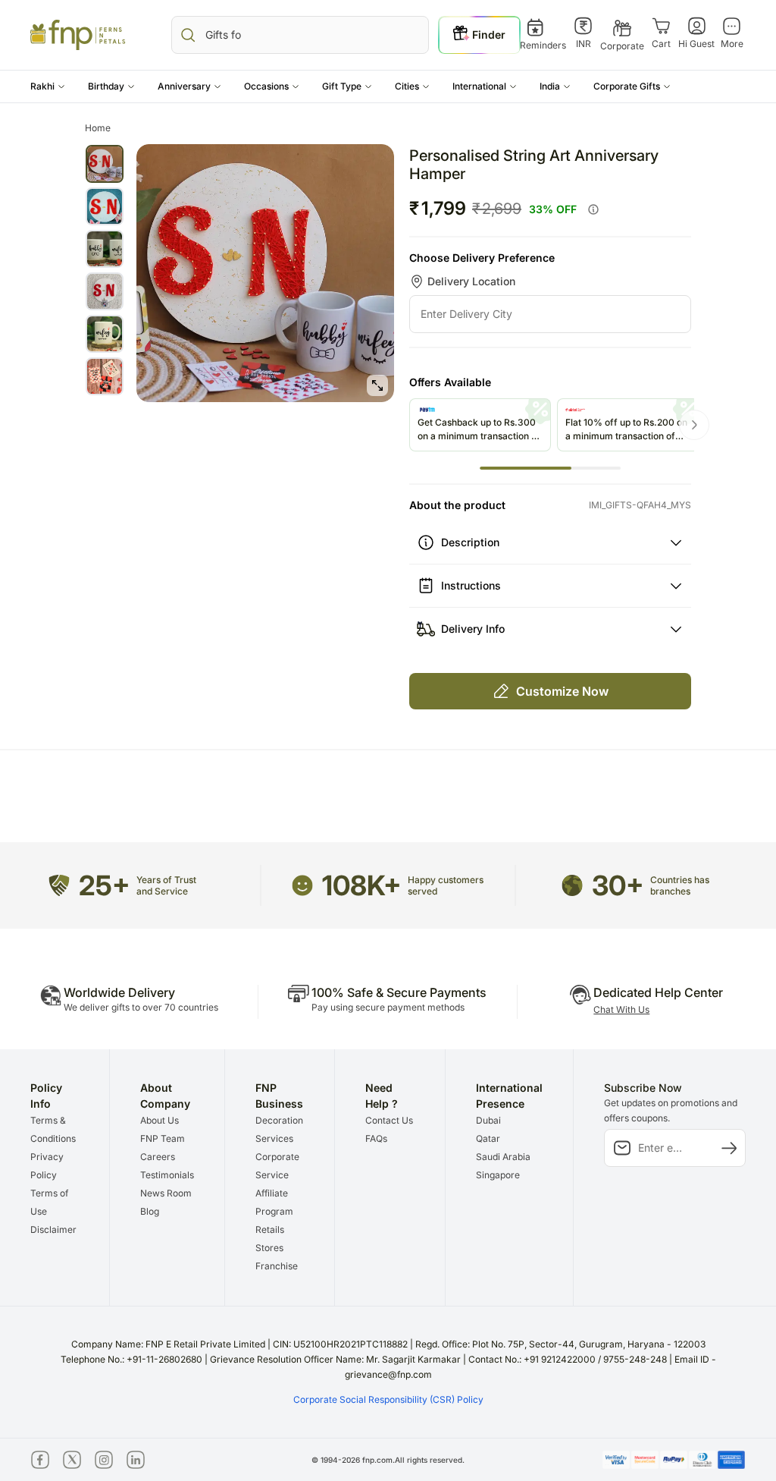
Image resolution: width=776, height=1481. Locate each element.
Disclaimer (53, 1229)
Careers (157, 1156)
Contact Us (389, 1120)
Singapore (498, 1175)
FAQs (376, 1138)
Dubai (488, 1120)
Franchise (276, 1266)
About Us (159, 1120)
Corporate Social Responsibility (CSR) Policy (388, 1399)
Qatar (488, 1138)
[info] (593, 209)
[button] (47, 86)
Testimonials (167, 1175)
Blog (149, 1211)
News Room (166, 1193)
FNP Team (162, 1138)
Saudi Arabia (503, 1156)
